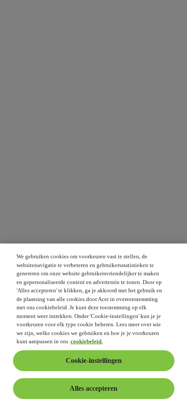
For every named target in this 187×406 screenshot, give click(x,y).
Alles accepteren (93, 388)
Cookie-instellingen (94, 360)
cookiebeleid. (86, 341)
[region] (93, 325)
